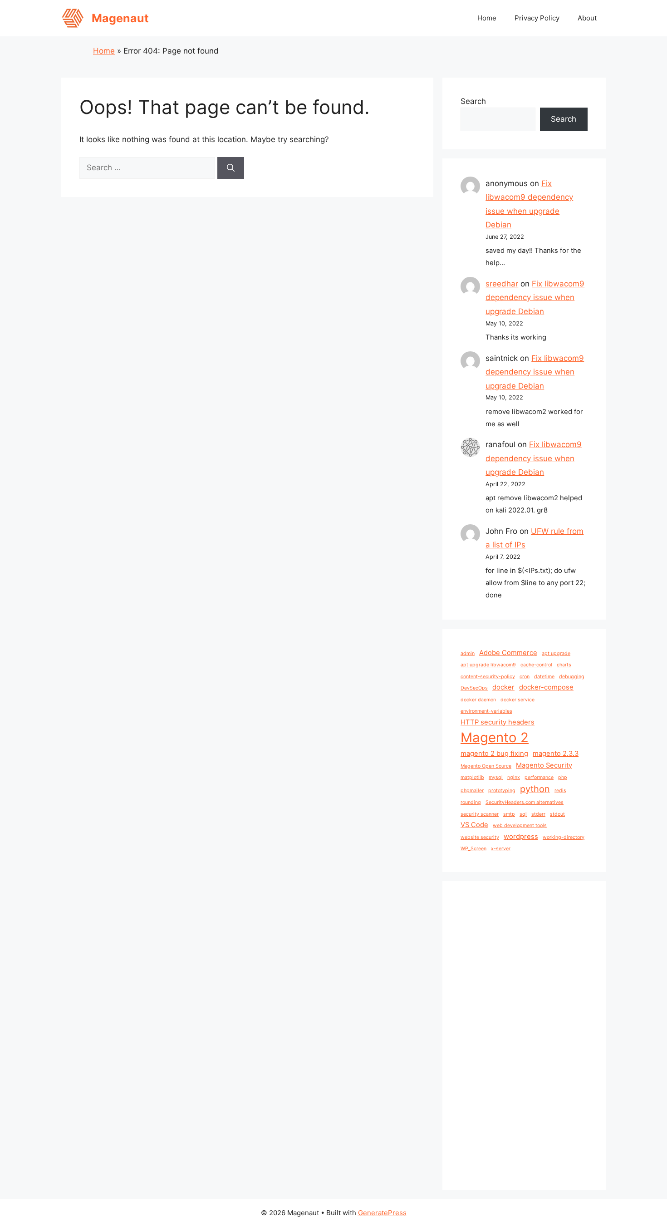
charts (564, 665)
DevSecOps (474, 688)
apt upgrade (556, 653)
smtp (509, 814)
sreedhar (502, 283)
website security (480, 837)
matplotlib (472, 777)
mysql (496, 777)
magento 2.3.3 (556, 753)
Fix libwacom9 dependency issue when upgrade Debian (535, 297)
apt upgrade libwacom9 (488, 665)
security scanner (480, 814)
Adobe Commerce (508, 653)
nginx (513, 777)
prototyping (501, 790)
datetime (544, 677)
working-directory (563, 837)
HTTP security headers (498, 722)
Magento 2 (495, 737)
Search (473, 101)
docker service (517, 700)
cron (525, 677)
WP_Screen (473, 849)
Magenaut (120, 18)
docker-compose (546, 687)
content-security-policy (488, 677)
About (587, 18)
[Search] (230, 168)
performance (539, 777)
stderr (538, 814)
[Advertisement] (524, 1035)
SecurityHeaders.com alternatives (525, 802)
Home (486, 18)
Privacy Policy (537, 18)
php (562, 777)
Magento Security (544, 765)
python (535, 789)
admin (468, 653)
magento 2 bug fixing (494, 753)
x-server (500, 849)
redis (560, 790)
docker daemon (478, 700)
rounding (471, 802)
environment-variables (486, 711)
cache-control (536, 665)
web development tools (520, 825)
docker (503, 687)
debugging (571, 677)
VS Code (474, 825)
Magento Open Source (486, 766)
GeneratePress (382, 1212)
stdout (557, 814)
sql (523, 814)
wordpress (521, 837)
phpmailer (472, 790)
